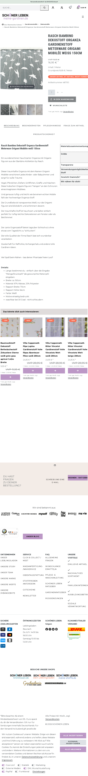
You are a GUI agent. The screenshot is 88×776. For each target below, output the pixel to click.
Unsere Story (7, 567)
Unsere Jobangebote (7, 591)
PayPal (9, 771)
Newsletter (29, 596)
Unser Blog (32, 536)
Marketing (40, 765)
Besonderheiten (31, 126)
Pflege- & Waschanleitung (54, 576)
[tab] (12, 125)
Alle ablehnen (73, 749)
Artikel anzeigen (10, 377)
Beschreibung (11, 126)
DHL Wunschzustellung (39, 768)
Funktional (24, 771)
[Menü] (17, 529)
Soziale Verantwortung (77, 605)
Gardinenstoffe (30, 24)
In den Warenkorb (64, 99)
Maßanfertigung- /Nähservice (33, 567)
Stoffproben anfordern (30, 582)
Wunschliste (60, 105)
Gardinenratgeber (55, 592)
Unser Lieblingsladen (8, 559)
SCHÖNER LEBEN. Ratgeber (54, 585)
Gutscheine (29, 590)
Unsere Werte (8, 584)
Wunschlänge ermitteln (53, 567)
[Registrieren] (62, 8)
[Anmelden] (53, 8)
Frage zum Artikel (74, 126)
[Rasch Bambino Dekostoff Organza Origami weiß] (6, 110)
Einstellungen (39, 771)
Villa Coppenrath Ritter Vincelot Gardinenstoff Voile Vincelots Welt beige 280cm (77, 349)
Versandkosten (68, 111)
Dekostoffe (45, 24)
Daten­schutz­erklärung (32, 757)
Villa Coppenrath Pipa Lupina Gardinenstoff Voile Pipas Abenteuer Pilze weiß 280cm (32, 349)
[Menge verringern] (62, 92)
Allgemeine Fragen (51, 559)
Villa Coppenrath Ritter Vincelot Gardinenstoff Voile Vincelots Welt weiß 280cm (55, 349)
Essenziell (10, 765)
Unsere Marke (8, 578)
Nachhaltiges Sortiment (75, 574)
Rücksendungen (54, 598)
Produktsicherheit (44, 134)
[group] (10, 327)
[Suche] (44, 8)
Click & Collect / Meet (32, 559)
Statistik (25, 765)
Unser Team (6, 573)
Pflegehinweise (52, 126)
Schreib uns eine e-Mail (55, 481)
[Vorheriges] (2, 68)
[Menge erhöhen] (58, 92)
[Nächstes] (41, 68)
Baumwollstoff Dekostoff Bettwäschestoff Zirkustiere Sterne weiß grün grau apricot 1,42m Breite (10, 352)
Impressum (7, 760)
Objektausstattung (33, 575)
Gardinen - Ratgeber (78, 478)
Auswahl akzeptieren (73, 742)
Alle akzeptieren (73, 736)
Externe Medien (13, 768)
